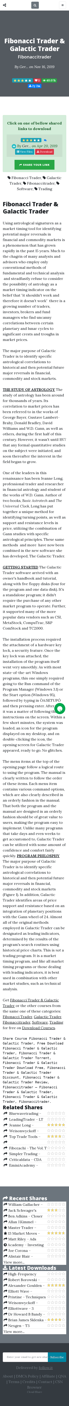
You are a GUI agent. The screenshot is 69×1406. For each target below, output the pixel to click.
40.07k (51, 80)
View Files (26, 151)
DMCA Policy (27, 1376)
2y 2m (35, 86)
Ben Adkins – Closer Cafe (23, 1216)
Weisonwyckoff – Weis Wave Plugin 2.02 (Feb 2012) (23, 1130)
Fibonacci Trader (26, 177)
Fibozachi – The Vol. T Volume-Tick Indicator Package (25, 1148)
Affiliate (48, 1376)
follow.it (46, 1367)
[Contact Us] (59, 708)
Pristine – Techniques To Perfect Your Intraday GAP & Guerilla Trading (25, 1297)
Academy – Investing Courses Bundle (24, 1244)
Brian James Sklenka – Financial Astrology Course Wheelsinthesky (25, 1320)
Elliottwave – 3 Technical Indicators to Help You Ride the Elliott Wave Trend (25, 1308)
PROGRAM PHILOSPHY (38, 855)
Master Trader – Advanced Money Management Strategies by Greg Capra (24, 1227)
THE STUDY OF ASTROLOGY (29, 389)
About (8, 1376)
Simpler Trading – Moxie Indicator (22, 1153)
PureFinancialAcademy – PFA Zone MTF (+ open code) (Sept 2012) (25, 1142)
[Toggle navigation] (62, 5)
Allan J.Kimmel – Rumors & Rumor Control (20, 1222)
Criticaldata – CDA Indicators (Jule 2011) (23, 1159)
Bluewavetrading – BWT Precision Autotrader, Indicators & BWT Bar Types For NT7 (25, 1113)
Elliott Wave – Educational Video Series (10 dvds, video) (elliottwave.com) (22, 1291)
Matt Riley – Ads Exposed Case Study (21, 1239)
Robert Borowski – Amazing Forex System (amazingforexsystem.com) (25, 1279)
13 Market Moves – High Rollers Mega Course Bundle (22, 1233)
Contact (45, 1381)
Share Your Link (36, 164)
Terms (14, 1381)
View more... (14, 1262)
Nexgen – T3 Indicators (17, 1325)
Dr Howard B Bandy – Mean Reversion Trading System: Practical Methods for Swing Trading (25, 1314)
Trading (45, 188)
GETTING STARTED (20, 567)
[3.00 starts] (22, 80)
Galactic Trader (47, 1016)
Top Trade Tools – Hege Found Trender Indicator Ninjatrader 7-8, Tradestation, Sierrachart (24, 1136)
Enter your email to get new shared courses (34, 1357)
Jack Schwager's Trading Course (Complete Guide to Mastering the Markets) (24, 1210)
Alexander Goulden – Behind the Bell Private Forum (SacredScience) (24, 1285)
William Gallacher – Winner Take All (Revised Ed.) (25, 1204)
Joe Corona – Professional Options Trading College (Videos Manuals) (24, 1250)
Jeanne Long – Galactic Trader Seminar (25, 1125)
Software (25, 188)
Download (45, 151)
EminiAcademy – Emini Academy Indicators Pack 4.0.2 (22, 1165)
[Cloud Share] (5, 5)
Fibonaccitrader (34, 57)
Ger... (24, 66)
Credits (28, 1381)
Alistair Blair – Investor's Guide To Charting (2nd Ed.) (21, 1256)
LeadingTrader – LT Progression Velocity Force (23, 1119)
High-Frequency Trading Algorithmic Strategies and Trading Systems (23, 1274)
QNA (62, 1376)
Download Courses (38, 1027)
